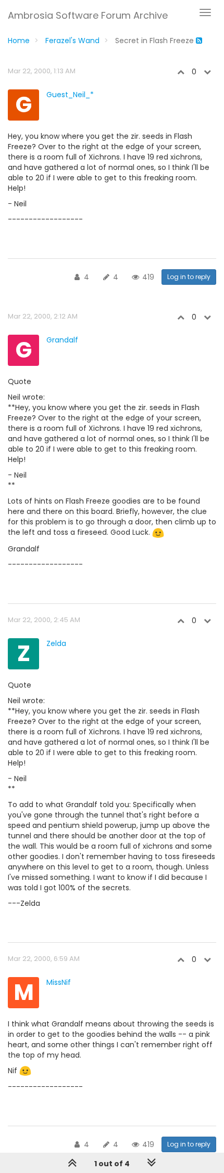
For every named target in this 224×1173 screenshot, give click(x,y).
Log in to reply (188, 276)
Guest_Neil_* (70, 94)
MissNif (58, 982)
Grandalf (62, 340)
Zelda (56, 643)
